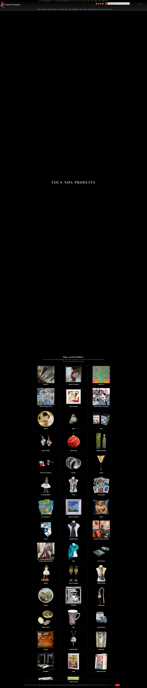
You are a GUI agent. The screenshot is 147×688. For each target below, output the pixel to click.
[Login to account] (140, 4)
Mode (81, 9)
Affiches (54, 9)
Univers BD (103, 9)
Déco (70, 9)
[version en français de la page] (96, 4)
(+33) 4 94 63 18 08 (47, 0)
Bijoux (66, 9)
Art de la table (60, 9)
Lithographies (75, 9)
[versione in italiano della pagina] (103, 4)
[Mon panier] (138, 4)
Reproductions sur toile (93, 9)
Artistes (39, 9)
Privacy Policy (109, 685)
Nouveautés (44, 9)
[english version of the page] (98, 4)
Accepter (117, 685)
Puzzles (85, 9)
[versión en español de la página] (101, 4)
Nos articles (109, 9)
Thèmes (50, 9)
